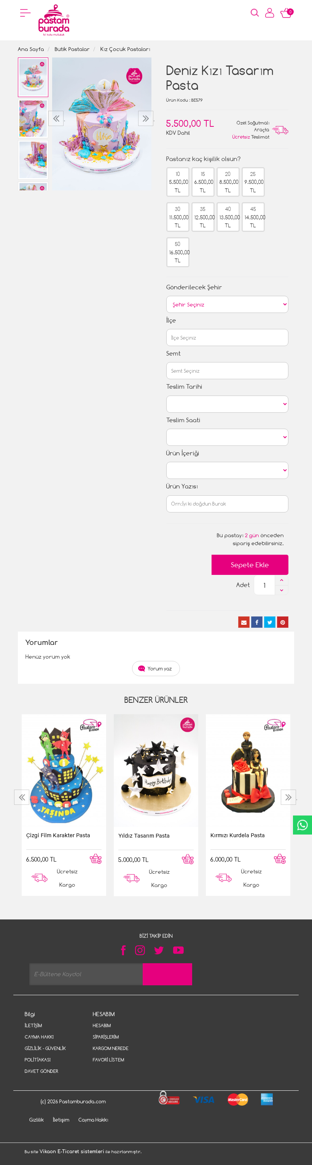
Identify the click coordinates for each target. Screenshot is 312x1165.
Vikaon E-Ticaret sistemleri (72, 1151)
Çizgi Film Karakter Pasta (58, 835)
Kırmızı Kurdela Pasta (237, 835)
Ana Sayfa (31, 49)
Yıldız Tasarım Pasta (144, 835)
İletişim (33, 1025)
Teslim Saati (183, 420)
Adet (243, 585)
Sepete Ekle (250, 565)
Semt (173, 353)
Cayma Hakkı (39, 1037)
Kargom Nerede (111, 1048)
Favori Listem (108, 1060)
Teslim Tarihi (184, 386)
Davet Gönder (41, 1071)
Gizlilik (36, 1120)
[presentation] (56, 118)
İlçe (171, 320)
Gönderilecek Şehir (194, 287)
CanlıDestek (302, 825)
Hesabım (102, 1025)
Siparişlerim (106, 1037)
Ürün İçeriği (182, 453)
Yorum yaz (160, 668)
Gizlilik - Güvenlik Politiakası (45, 1054)
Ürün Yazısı (182, 486)
